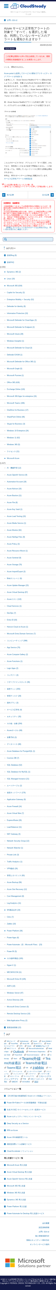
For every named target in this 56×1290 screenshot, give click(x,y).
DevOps (11, 613)
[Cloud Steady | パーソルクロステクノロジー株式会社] (28, 6)
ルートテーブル (14, 786)
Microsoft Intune (15, 334)
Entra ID (12, 620)
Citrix (10, 917)
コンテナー (12, 675)
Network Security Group (18, 841)
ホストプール (14, 1076)
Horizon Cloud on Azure (17, 627)
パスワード (32, 1074)
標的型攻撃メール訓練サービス (19, 1144)
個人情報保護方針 (42, 1236)
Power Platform (15, 931)
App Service (13, 647)
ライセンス (13, 451)
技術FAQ (10, 262)
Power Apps (13, 938)
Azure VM (26, 1043)
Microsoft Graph (14, 369)
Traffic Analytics (14, 862)
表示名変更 (26, 1082)
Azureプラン (38, 1043)
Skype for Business (16, 424)
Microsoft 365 (14, 286)
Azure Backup (14, 882)
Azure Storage (14, 565)
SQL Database (14, 765)
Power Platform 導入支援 (17, 1206)
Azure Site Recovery (17, 889)
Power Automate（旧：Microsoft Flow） (24, 945)
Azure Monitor (10, 48)
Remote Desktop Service (18, 1014)
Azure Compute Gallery (17, 654)
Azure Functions (14, 661)
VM (27, 1068)
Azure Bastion (14, 495)
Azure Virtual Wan (15, 813)
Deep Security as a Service (18, 1123)
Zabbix (11, 924)
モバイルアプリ (29, 1076)
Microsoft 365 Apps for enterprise (22, 396)
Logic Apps (12, 668)
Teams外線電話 (36, 1063)
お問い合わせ (44, 1232)
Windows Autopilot (15, 341)
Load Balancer (14, 827)
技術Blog (12, 255)
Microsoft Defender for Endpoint (21, 327)
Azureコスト (14, 599)
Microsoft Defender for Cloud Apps (22, 320)
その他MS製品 (15, 958)
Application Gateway (16, 799)
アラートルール (17, 1071)
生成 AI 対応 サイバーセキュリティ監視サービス (26, 1110)
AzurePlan (14, 1043)
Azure (35, 1041)
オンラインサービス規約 (39, 1244)
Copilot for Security (16, 292)
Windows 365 (13, 444)
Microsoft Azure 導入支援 (17, 1165)
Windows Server (15, 993)
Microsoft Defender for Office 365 (21, 362)
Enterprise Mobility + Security (20, 299)
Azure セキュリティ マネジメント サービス (24, 1116)
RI (44, 1055)
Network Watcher (15, 848)
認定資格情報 (44, 1227)
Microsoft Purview (15, 375)
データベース (14, 744)
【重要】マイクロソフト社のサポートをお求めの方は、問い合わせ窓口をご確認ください (27, 228)
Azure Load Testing (16, 516)
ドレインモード (18, 1074)
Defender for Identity (16, 306)
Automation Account (16, 482)
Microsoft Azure (13, 458)
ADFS (11, 986)
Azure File (12, 502)
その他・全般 (14, 723)
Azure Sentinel (14, 558)
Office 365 (13, 382)
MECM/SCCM (14, 972)
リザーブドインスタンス (18, 682)
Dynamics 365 (14, 272)
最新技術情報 (14, 1027)
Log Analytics (14, 903)
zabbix (38, 1067)
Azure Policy (13, 544)
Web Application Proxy (17, 1020)
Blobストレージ (14, 578)
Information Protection (17, 313)
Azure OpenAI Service (17, 475)
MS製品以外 (13, 910)
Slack (15, 1058)
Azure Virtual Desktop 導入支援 (19, 1172)
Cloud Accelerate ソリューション (20, 1151)
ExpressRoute (14, 820)
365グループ (11, 1041)
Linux (11, 279)
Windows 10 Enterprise (18, 431)
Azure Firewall (14, 806)
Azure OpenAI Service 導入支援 (19, 1179)
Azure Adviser (14, 489)
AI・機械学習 (14, 468)
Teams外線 (31, 1058)
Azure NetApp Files (16, 537)
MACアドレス (11, 1048)
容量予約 (12, 737)
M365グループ (42, 1046)
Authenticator (24, 1041)
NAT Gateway (13, 834)
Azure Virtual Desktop (17, 592)
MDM (22, 1048)
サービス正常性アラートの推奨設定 (18, 179)
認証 (36, 1082)
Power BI (12, 951)
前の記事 (10, 195)
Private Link (13, 855)
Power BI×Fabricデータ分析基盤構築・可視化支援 (27, 1103)
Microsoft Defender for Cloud (19, 348)
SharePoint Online (16, 417)
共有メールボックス (37, 1079)
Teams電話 (14, 1067)
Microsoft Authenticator (36, 1048)
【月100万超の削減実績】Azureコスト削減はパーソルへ (29, 1096)
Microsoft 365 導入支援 (16, 1186)
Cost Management (15, 896)
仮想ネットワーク (16, 793)
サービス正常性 (14, 710)
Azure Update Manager (18, 585)
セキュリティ (14, 717)
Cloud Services (14, 606)
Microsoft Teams (16, 403)
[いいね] (3, 184)
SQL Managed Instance (18, 779)
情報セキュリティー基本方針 (37, 1240)
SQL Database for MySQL (18, 772)
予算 (24, 1079)
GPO (21, 1046)
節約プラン (12, 703)
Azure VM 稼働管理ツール (17, 1137)
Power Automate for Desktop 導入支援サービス (25, 1213)
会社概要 (45, 1223)
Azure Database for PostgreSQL (21, 751)
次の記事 (45, 195)
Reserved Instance (33, 1055)
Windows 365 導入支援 (16, 1193)
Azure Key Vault (14, 509)
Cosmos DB (13, 758)
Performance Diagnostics (37, 1051)
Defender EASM (14, 355)
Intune (29, 1046)
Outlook (18, 1052)
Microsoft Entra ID (16, 979)
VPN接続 (12, 868)
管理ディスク (14, 696)
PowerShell (18, 1055)
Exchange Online (16, 389)
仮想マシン (13, 689)
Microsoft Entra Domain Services (21, 634)
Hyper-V (11, 965)
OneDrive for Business (17, 410)
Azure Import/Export (16, 572)
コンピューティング (17, 641)
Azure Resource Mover (17, 551)
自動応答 (15, 1082)
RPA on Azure (12, 1130)
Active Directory (15, 1000)
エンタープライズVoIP (34, 1071)
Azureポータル (14, 730)
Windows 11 (13, 438)
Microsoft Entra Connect (18, 1007)
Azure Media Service (16, 523)
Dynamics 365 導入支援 (16, 1200)
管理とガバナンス (16, 875)
